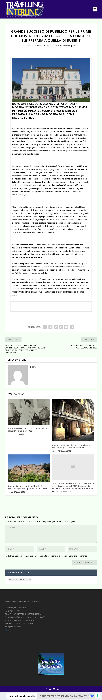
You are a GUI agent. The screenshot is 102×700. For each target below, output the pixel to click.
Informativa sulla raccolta (22, 696)
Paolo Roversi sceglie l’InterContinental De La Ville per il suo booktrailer (71, 446)
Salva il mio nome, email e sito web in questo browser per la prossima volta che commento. (47, 556)
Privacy (8, 630)
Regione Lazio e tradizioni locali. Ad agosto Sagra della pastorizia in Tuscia (27, 487)
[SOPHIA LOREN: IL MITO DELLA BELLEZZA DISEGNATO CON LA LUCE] (29, 412)
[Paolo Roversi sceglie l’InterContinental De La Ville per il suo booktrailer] (73, 420)
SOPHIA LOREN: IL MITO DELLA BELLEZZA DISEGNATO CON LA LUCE (27, 429)
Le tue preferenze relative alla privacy (63, 696)
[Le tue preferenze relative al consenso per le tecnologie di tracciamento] (97, 695)
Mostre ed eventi (63, 45)
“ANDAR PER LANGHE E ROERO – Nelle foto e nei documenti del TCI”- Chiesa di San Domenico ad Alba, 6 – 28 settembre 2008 (73, 485)
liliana (38, 45)
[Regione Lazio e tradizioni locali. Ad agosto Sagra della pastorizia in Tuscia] (29, 468)
